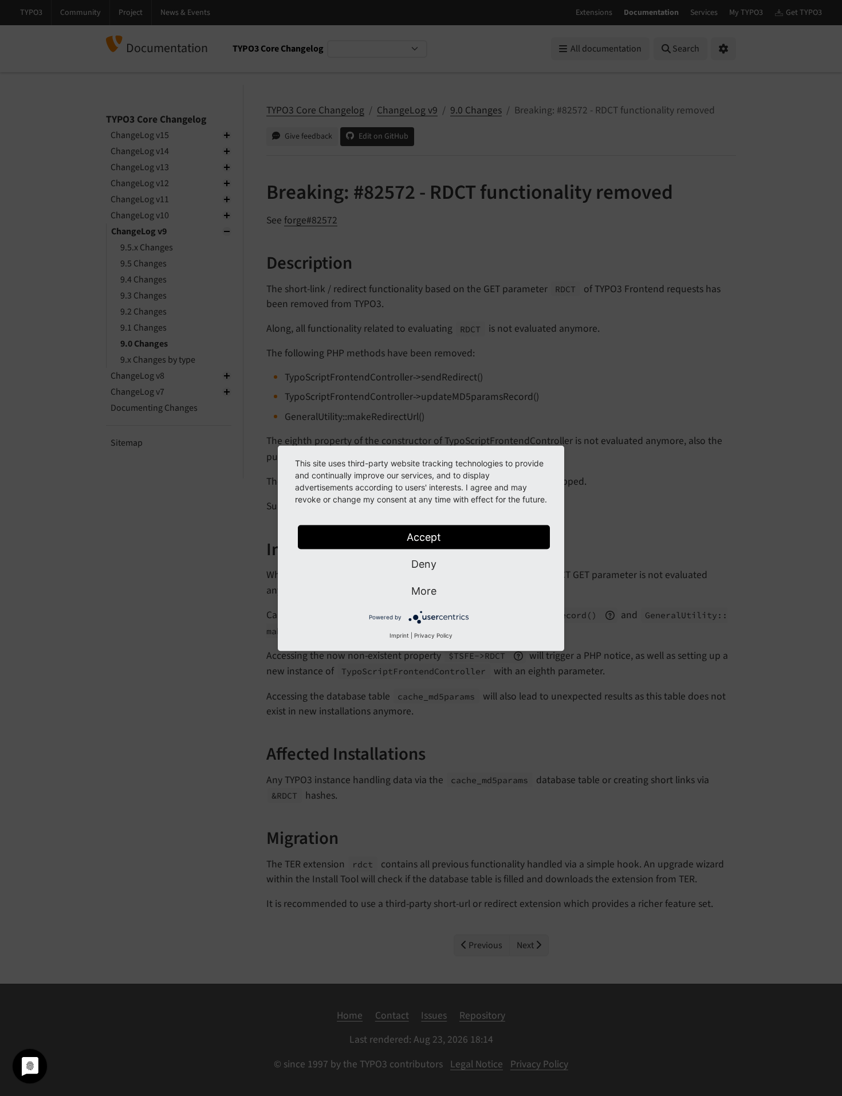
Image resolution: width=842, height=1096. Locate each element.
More (423, 590)
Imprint (399, 634)
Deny (423, 563)
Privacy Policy (433, 634)
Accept (424, 537)
